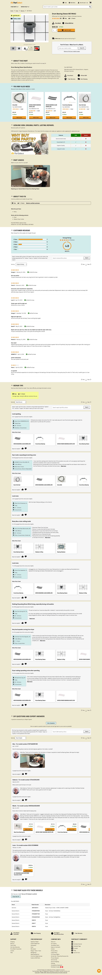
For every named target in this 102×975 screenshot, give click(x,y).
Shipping (12, 941)
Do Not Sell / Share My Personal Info (59, 956)
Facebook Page (77, 946)
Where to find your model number (72, 51)
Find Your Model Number (36, 956)
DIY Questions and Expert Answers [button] (29, 716)
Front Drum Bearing (67, 105)
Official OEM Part (69, 23)
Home (11, 10)
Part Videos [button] (18, 160)
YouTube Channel (78, 944)
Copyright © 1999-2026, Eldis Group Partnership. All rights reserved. (51, 972)
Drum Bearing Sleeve (84, 444)
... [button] (63, 466)
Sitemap (53, 963)
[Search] (90, 7)
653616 (34, 926)
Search (86, 258)
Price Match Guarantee (15, 949)
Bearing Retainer (61, 552)
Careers (53, 949)
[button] (14, 6)
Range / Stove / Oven (36, 950)
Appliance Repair (35, 941)
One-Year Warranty (15, 947)
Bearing (22, 10)
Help (11, 952)
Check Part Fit (16, 896)
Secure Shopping (55, 961)
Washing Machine (35, 954)
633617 (34, 923)
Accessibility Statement (56, 965)
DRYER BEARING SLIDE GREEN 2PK (51, 105)
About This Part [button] (20, 60)
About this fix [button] (19, 196)
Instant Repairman (35, 943)
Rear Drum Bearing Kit (19, 832)
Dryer (17, 10)
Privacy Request (55, 958)
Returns (12, 943)
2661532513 (35, 907)
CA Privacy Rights (55, 954)
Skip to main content (51, 43)
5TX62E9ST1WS (36, 914)
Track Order (13, 945)
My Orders (73, 2)
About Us (53, 941)
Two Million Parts (55, 945)
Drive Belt (14, 105)
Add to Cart (68, 30)
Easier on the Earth (55, 947)
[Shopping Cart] (90, 3)
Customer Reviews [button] (21, 230)
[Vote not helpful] (25, 448)
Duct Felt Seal (82, 105)
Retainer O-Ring (39, 552)
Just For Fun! (77, 952)
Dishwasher (33, 945)
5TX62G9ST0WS (36, 917)
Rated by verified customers (33, 203)
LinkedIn (76, 948)
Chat (66, 2)
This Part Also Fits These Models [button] (28, 890)
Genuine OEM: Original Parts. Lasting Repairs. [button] (33, 125)
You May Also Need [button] (21, 86)
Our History (54, 943)
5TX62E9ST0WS (36, 911)
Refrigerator (33, 952)
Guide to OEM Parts (35, 958)
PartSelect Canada (55, 967)
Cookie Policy (54, 952)
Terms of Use (54, 959)
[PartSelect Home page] (16, 3)
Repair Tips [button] (18, 385)
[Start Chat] (99, 971)
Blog (75, 950)
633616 (34, 920)
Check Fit (82, 48)
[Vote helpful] (22, 448)
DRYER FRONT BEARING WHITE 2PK (35, 105)
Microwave (33, 949)
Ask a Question (51, 723)
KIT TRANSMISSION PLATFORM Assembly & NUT (21, 873)
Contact (12, 950)
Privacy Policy (54, 950)
